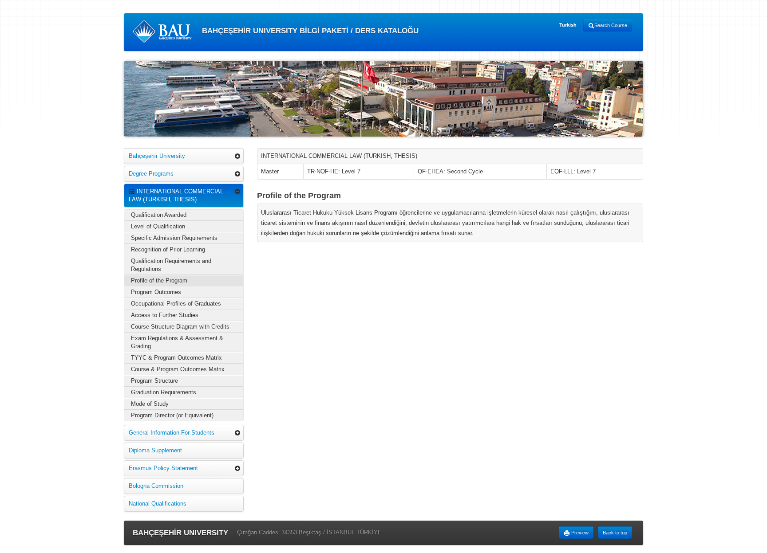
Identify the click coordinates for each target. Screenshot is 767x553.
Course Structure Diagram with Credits (180, 326)
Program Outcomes (156, 292)
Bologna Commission (156, 485)
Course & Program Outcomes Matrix (178, 369)
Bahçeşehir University (157, 156)
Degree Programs (151, 173)
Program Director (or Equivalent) (172, 415)
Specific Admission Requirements (174, 238)
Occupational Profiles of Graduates (176, 303)
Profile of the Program (159, 280)
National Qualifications (157, 503)
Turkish (568, 24)
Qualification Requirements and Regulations (171, 265)
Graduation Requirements (163, 392)
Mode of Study (150, 403)
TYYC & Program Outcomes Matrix (176, 357)
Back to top (615, 532)
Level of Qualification (158, 226)
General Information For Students (171, 432)
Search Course (610, 25)
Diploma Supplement (155, 450)
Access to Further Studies (164, 315)
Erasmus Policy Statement (163, 468)
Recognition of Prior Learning (168, 249)
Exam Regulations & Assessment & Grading (177, 342)
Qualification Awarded (158, 215)
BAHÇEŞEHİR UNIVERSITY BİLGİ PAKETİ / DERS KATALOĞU (309, 31)
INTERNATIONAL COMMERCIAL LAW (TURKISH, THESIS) (176, 195)
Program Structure (154, 380)
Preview (579, 532)
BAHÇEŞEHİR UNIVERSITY (180, 533)
